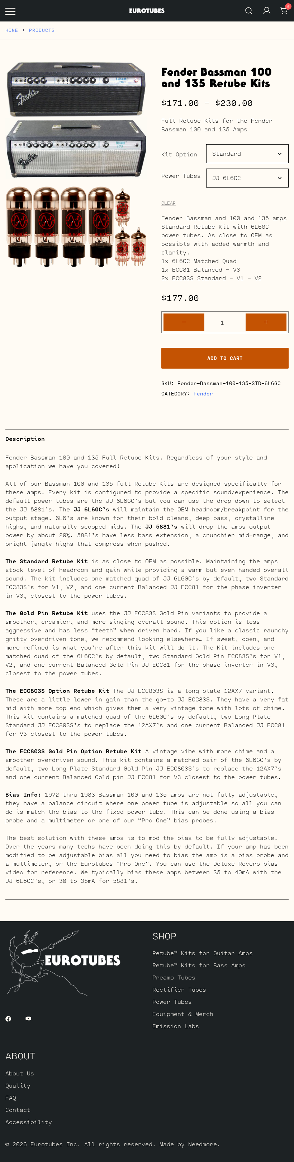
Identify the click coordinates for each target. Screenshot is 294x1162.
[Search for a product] (249, 10)
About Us (19, 1073)
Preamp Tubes (173, 977)
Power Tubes (181, 175)
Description (25, 438)
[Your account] (266, 10)
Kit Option (179, 154)
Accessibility (28, 1121)
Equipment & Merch (182, 1013)
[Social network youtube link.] (28, 1017)
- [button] (183, 321)
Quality (17, 1085)
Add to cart (225, 358)
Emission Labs (175, 1025)
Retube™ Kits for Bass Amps (199, 965)
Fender (203, 393)
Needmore (202, 1143)
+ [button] (266, 321)
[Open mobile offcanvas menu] (10, 10)
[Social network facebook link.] (8, 1017)
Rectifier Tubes (179, 989)
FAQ (10, 1097)
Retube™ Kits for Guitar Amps (202, 952)
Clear (168, 203)
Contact (17, 1109)
